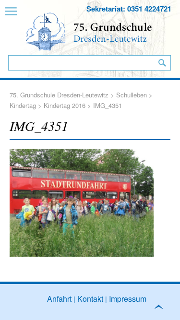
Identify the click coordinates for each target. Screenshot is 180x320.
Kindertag (23, 105)
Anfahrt (59, 298)
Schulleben (131, 94)
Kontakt (90, 298)
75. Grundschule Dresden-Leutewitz (59, 94)
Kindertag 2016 (64, 105)
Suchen (162, 63)
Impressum (127, 298)
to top (162, 309)
